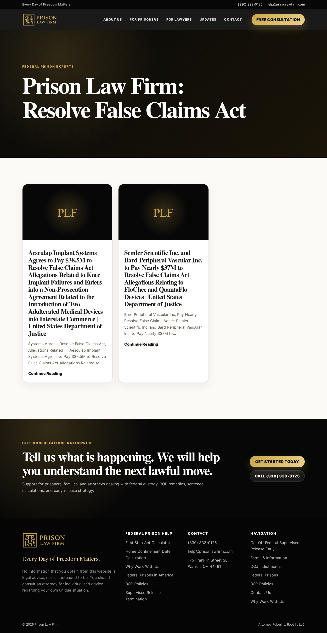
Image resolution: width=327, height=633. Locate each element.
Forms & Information (268, 557)
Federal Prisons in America (149, 575)
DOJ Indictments (265, 566)
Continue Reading (45, 373)
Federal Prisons (264, 575)
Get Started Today (277, 461)
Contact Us (260, 592)
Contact (233, 19)
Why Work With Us (142, 566)
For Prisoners (144, 19)
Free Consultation (278, 19)
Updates (208, 19)
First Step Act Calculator (147, 542)
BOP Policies (136, 583)
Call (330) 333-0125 (277, 476)
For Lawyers (179, 19)
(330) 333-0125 (250, 4)
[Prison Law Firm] (47, 20)
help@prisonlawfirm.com (285, 4)
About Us (112, 19)
